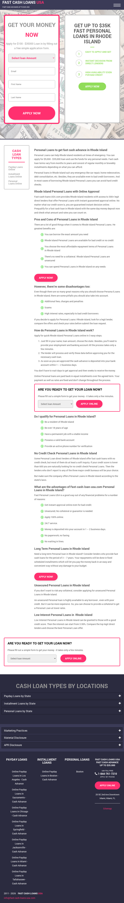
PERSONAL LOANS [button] (77, 759)
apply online (107, 785)
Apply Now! (46, 277)
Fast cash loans (30, 893)
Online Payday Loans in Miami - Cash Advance (19, 861)
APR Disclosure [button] (13, 745)
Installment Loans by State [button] (19, 703)
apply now (92, 86)
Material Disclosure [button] (15, 737)
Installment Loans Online (15, 175)
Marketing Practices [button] (15, 730)
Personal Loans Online (15, 182)
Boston (79, 771)
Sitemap (107, 808)
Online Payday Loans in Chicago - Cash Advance (19, 811)
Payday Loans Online (15, 168)
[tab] (62, 696)
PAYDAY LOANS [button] (16, 759)
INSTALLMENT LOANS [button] (47, 761)
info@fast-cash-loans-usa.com (19, 897)
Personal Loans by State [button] (18, 711)
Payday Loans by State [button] (17, 696)
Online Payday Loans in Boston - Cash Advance (49, 775)
